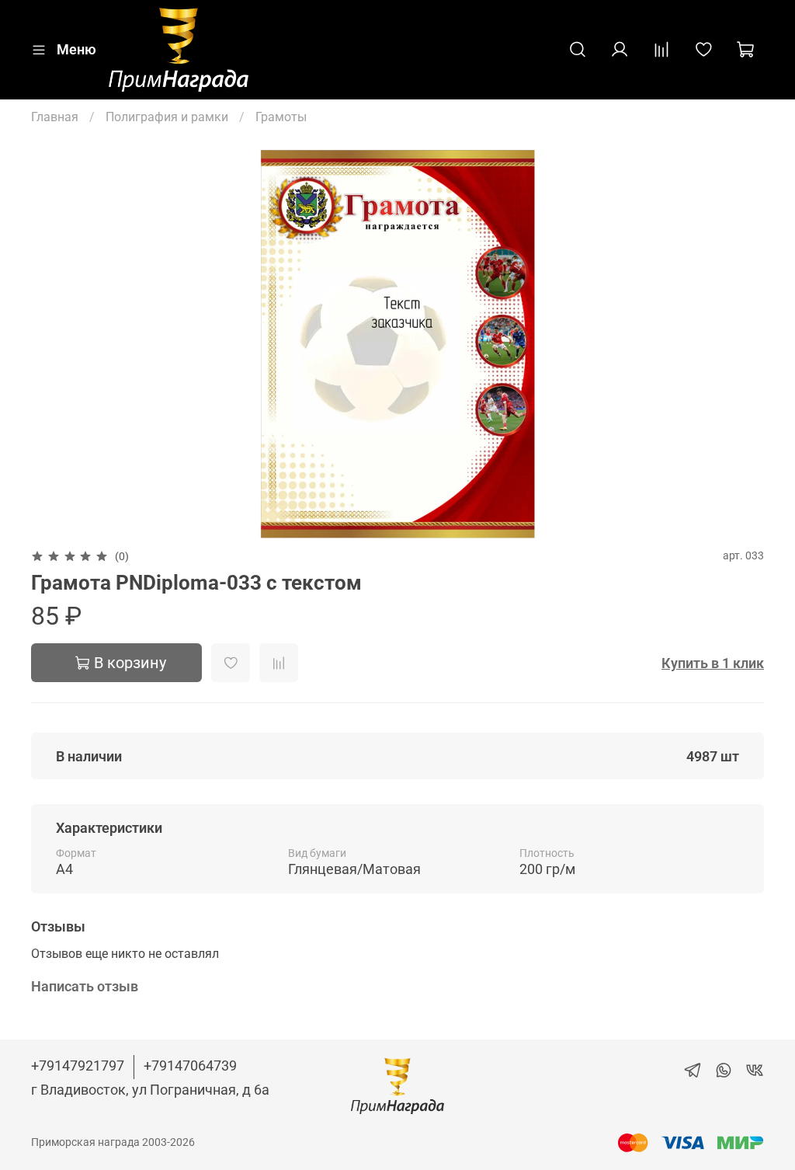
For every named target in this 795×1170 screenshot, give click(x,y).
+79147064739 (190, 1065)
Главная (54, 117)
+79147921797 (77, 1065)
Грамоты (281, 117)
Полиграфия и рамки (167, 117)
